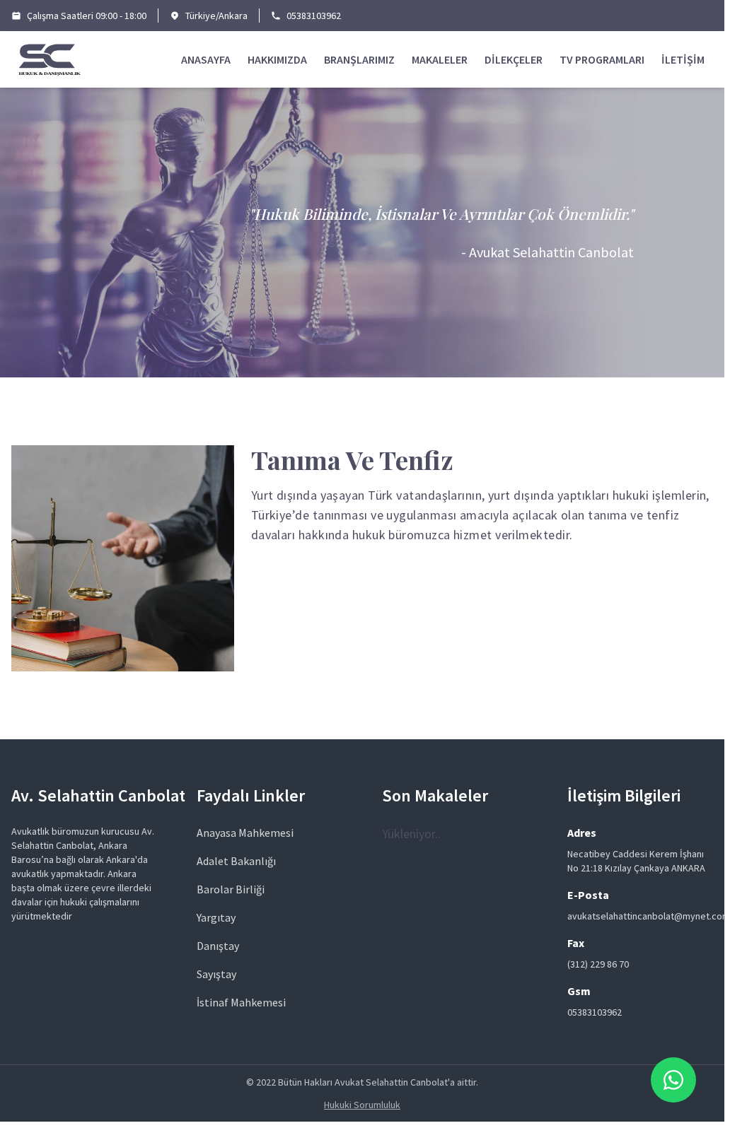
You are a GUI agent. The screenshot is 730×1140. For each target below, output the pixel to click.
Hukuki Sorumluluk (362, 1104)
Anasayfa (206, 59)
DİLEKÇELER (514, 59)
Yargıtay (216, 917)
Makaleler (440, 59)
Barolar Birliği (231, 889)
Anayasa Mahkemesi (245, 832)
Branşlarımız (359, 59)
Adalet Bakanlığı (236, 861)
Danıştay (218, 946)
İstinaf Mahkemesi (241, 1002)
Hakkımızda (277, 59)
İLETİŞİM (683, 59)
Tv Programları (602, 59)
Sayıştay (216, 974)
